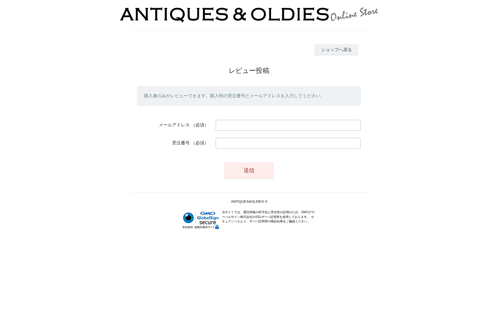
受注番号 (181, 142)
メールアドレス (174, 124)
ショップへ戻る (336, 49)
